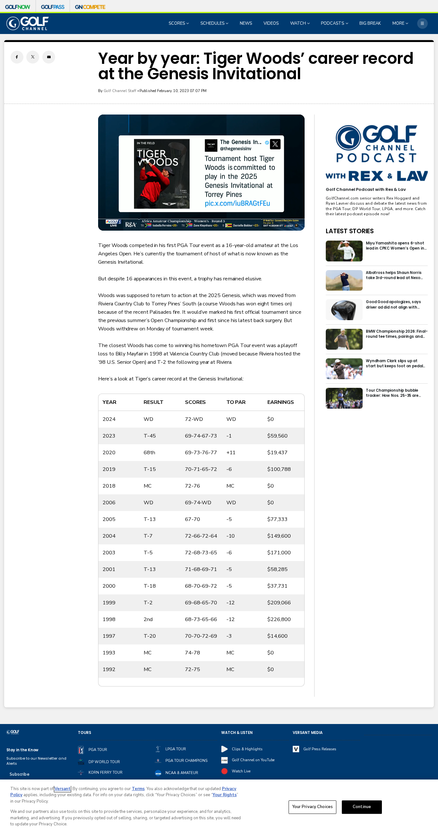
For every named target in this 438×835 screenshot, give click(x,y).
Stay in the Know (22, 750)
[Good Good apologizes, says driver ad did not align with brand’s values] (344, 309)
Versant (63, 789)
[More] (422, 23)
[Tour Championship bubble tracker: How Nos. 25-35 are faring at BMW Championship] (344, 398)
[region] (219, 807)
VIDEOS (271, 23)
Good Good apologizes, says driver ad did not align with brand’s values (393, 304)
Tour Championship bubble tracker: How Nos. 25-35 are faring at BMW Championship (394, 393)
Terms (138, 789)
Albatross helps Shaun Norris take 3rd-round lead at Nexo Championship (394, 275)
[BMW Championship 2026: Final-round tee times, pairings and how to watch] (344, 339)
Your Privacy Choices (312, 807)
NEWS (246, 23)
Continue (362, 807)
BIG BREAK (370, 23)
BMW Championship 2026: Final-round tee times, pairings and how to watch (396, 334)
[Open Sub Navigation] (188, 23)
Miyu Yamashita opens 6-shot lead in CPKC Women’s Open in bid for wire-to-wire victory (395, 246)
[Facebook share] (17, 57)
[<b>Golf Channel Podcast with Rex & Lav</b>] (376, 153)
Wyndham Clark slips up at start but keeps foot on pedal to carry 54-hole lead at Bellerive (394, 363)
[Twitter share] (32, 57)
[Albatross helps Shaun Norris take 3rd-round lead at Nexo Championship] (344, 280)
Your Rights (225, 795)
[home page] (27, 23)
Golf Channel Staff (120, 90)
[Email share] (48, 57)
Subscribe (19, 774)
